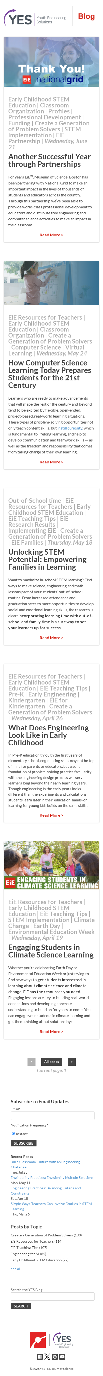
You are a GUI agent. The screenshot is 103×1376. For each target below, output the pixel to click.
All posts (51, 1061)
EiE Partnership (36, 138)
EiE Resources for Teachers (45, 317)
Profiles (59, 111)
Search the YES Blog (26, 1290)
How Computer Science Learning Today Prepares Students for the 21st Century (49, 373)
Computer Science (36, 347)
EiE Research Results (38, 521)
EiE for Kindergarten (38, 703)
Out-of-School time (34, 500)
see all (15, 1269)
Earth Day (46, 925)
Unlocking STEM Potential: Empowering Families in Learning (47, 559)
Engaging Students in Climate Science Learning (51, 951)
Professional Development (44, 117)
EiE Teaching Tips (32, 518)
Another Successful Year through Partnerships (49, 160)
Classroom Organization (38, 108)
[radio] (52, 1133)
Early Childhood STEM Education (39, 102)
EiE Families (27, 542)
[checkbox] (52, 1133)
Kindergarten (26, 700)
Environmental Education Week (51, 931)
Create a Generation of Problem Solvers (49, 126)
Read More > (52, 234)
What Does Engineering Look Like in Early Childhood (48, 735)
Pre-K (16, 694)
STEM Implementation (44, 132)
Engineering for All (28, 1254)
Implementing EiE (32, 530)
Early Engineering (52, 694)
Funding (19, 123)
